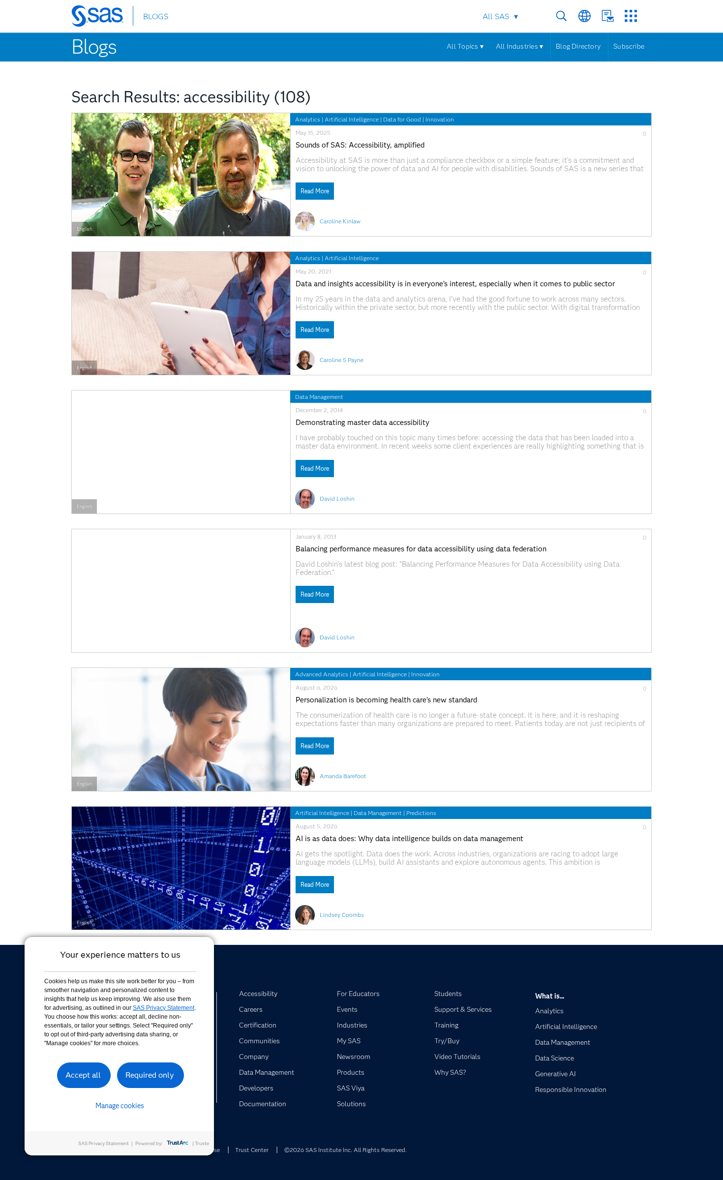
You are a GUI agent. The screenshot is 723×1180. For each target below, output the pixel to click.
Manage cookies (119, 1105)
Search (561, 16)
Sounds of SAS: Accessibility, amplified (360, 145)
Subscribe (628, 46)
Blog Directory (578, 46)
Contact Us (608, 16)
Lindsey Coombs (342, 914)
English (84, 229)
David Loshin (337, 498)
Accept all (83, 1075)
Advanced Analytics (321, 674)
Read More (315, 191)
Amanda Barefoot (343, 776)
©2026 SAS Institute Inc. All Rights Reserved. (345, 1149)
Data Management (319, 396)
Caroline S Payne (341, 359)
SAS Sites (631, 16)
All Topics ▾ (465, 46)
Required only (149, 1075)
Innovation (439, 119)
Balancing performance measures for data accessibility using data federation (421, 549)
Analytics (307, 119)
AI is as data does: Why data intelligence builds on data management (409, 839)
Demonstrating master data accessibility (362, 423)
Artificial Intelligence (352, 119)
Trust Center (252, 1149)
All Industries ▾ (519, 46)
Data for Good (402, 119)
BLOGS (155, 16)
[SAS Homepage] (102, 17)
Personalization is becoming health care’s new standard (386, 700)
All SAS (495, 16)
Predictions (421, 813)
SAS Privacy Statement (163, 1007)
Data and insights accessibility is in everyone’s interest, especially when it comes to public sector (455, 284)
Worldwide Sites (584, 16)
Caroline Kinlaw (340, 221)
